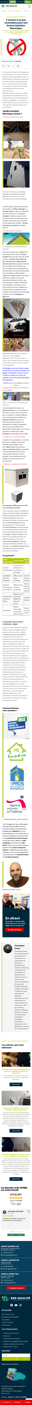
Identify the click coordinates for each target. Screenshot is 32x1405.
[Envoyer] (16, 1359)
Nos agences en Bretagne (10, 1317)
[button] (4, 66)
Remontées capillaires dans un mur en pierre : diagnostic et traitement (16, 1155)
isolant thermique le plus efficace (14, 634)
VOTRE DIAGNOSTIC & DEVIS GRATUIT (16, 820)
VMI (7, 548)
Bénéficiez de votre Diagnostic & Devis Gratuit (16, 384)
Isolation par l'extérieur (16, 17)
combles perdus (7, 211)
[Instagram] (20, 1305)
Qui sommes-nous (8, 1314)
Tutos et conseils (7, 1322)
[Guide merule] (16, 1374)
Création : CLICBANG (14, 1397)
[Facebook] (11, 1305)
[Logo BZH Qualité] (9, 6)
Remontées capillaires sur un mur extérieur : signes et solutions (16, 1109)
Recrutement (6, 1325)
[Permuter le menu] (29, 6)
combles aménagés (18, 209)
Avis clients (6, 1319)
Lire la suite (16, 1084)
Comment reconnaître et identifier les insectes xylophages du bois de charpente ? (16, 1071)
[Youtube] (16, 1305)
